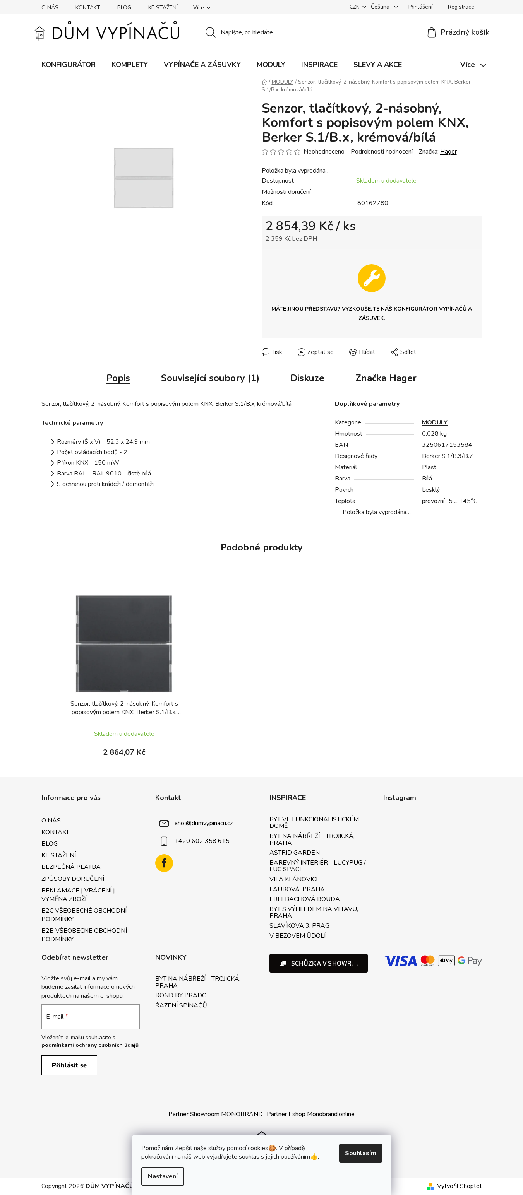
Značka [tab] (386, 378)
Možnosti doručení (286, 192)
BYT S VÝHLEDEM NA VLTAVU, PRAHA (313, 913)
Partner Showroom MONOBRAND (215, 1114)
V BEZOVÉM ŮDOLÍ (297, 936)
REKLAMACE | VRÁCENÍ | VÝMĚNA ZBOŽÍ (78, 894)
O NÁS (49, 7)
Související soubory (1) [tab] (210, 378)
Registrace (461, 6)
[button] (318, 963)
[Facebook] (164, 863)
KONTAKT (87, 7)
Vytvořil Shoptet (459, 1186)
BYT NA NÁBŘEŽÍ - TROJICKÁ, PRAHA (312, 839)
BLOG (124, 7)
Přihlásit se (69, 1065)
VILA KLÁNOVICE (294, 879)
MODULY (435, 422)
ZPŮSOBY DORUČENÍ (72, 879)
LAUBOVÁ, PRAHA (297, 889)
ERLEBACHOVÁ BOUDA (304, 899)
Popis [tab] (118, 378)
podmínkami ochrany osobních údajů (90, 1045)
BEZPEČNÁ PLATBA (71, 867)
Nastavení (163, 1176)
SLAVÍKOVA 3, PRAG (299, 926)
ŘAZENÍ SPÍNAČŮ (181, 1005)
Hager (448, 151)
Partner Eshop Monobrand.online (311, 1114)
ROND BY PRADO (181, 995)
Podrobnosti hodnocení (382, 151)
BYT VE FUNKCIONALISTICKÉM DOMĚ (314, 823)
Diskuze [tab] (307, 378)
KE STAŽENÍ (163, 7)
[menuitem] (68, 64)
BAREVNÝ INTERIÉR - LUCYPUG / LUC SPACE (317, 866)
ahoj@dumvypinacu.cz (204, 823)
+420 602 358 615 (202, 841)
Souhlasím (360, 1153)
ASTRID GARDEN (294, 853)
